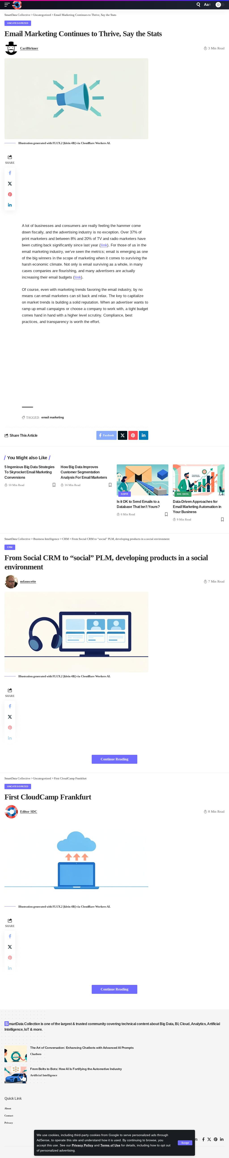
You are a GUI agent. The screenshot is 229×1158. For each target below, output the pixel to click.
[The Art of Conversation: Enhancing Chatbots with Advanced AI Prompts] (15, 1053)
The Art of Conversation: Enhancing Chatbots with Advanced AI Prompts (82, 1047)
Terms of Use (110, 1145)
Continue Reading (114, 759)
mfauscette (28, 581)
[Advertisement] (85, 184)
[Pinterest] (215, 1139)
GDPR (124, 494)
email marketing (52, 417)
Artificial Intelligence (43, 1075)
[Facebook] (203, 1139)
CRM (10, 547)
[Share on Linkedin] (9, 205)
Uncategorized (17, 23)
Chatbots (35, 1054)
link (104, 245)
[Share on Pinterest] (9, 194)
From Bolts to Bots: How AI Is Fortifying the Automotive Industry (76, 1069)
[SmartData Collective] (16, 4)
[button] (185, 1142)
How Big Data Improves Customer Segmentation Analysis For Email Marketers (84, 472)
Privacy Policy (82, 1145)
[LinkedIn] (222, 1139)
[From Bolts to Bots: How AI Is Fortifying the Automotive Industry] (15, 1075)
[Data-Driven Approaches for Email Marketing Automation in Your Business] (199, 479)
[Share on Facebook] (9, 173)
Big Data (183, 494)
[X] (209, 1139)
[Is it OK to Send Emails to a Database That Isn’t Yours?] (142, 479)
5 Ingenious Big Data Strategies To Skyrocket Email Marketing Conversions (29, 472)
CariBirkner (29, 48)
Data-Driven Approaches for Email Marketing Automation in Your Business (197, 507)
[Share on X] (9, 183)
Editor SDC (28, 811)
